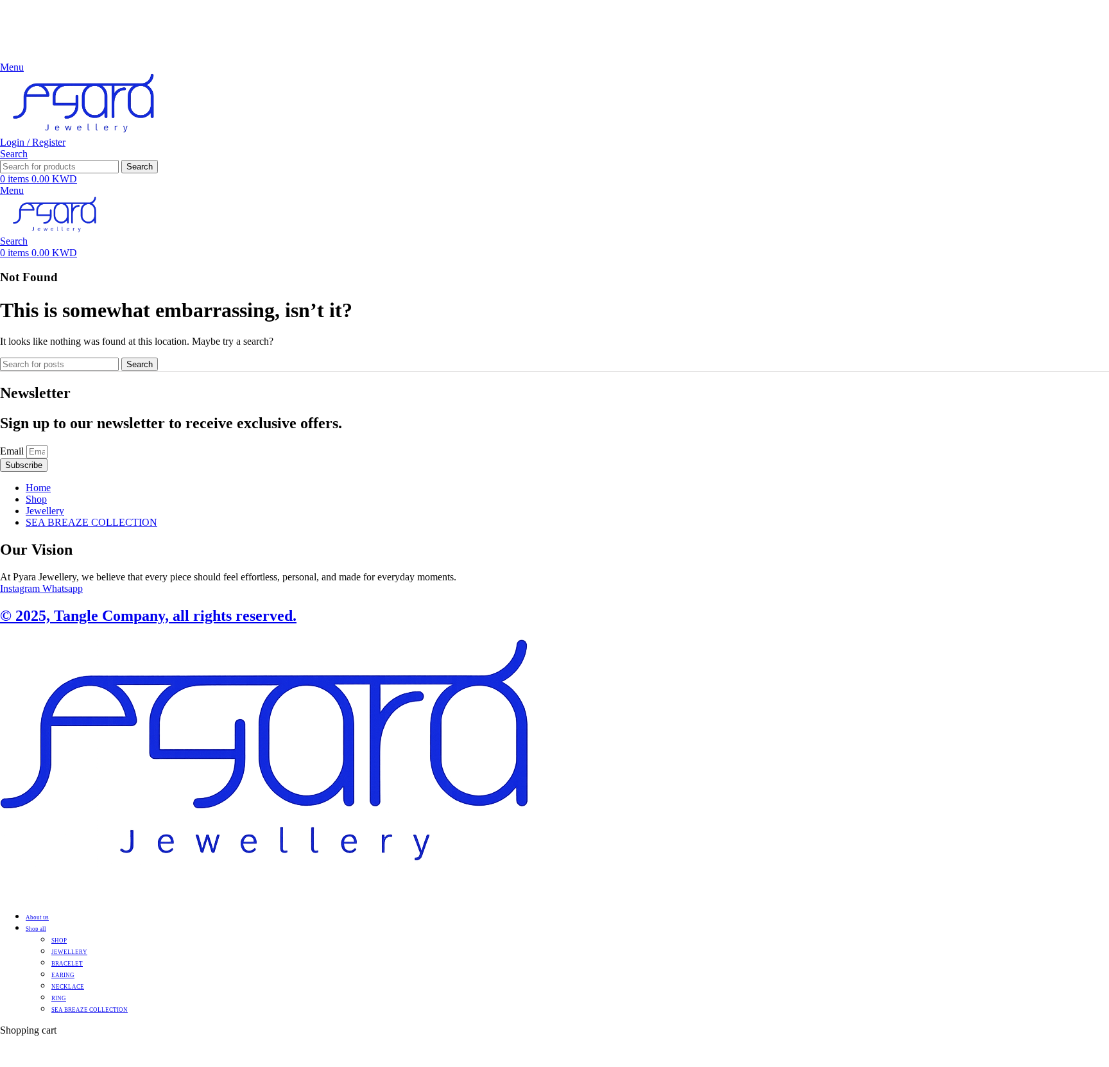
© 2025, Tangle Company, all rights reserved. (148, 615)
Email (13, 451)
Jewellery (69, 952)
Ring (58, 998)
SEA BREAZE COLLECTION (89, 1010)
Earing (62, 975)
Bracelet (67, 963)
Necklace (67, 987)
